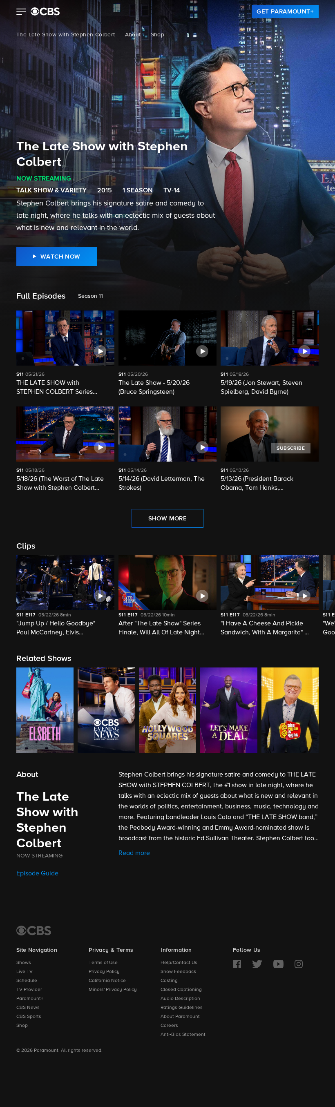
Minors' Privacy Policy (113, 989)
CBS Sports (28, 1016)
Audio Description (180, 998)
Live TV (24, 971)
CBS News (28, 1007)
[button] (21, 13)
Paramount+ (29, 998)
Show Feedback (178, 971)
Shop (158, 35)
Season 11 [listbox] (90, 296)
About (133, 35)
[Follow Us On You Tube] (278, 964)
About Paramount (180, 1016)
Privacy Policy (104, 971)
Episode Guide (37, 873)
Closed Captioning (181, 989)
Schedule (26, 980)
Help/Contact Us (179, 962)
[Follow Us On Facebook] (237, 964)
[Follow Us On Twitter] (257, 964)
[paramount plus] (45, 11)
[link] (285, 11)
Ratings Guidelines (182, 1007)
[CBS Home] (33, 930)
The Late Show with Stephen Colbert (65, 35)
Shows (23, 962)
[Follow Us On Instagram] (299, 964)
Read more (134, 853)
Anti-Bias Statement (183, 1034)
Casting (169, 980)
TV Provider (29, 989)
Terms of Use (103, 962)
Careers (169, 1025)
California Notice (107, 980)
